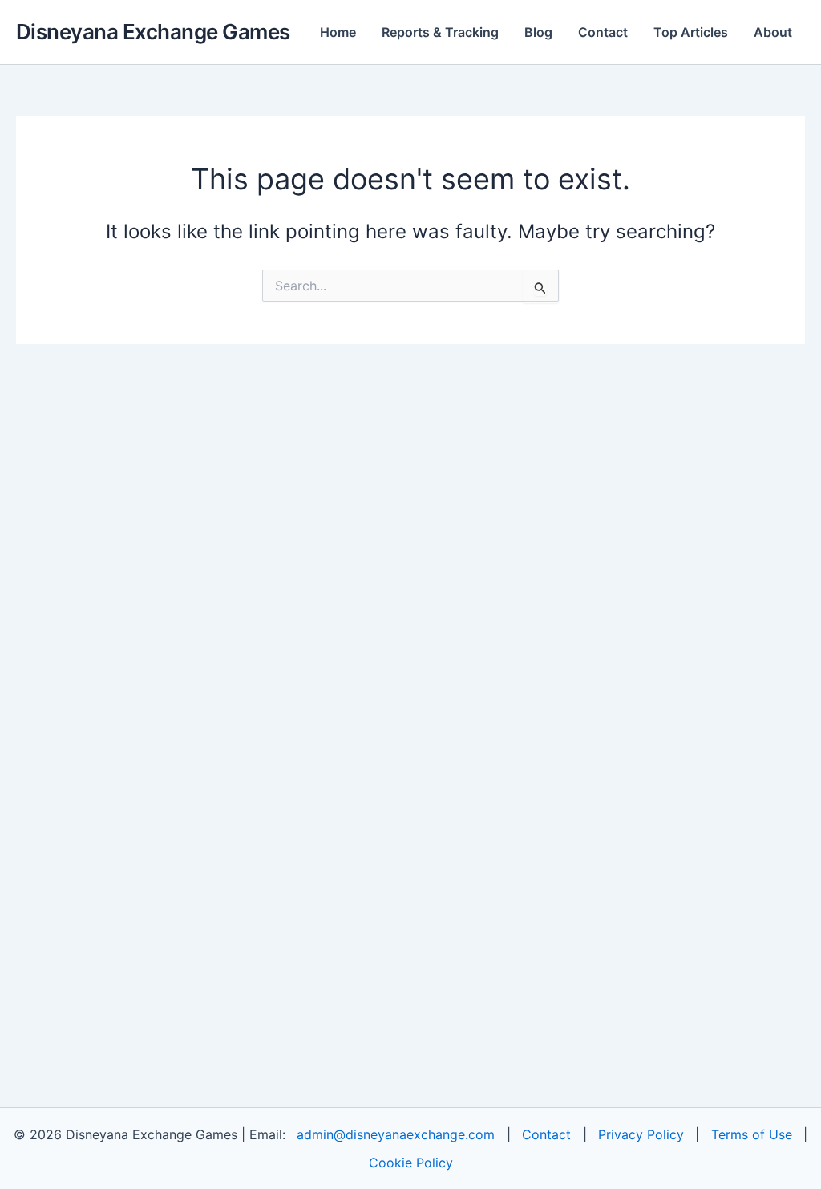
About (773, 32)
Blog (538, 32)
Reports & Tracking (440, 32)
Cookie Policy (411, 1163)
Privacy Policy (641, 1134)
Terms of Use (751, 1134)
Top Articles (690, 32)
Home (338, 32)
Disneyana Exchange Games (153, 31)
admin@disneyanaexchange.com (396, 1134)
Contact (603, 32)
